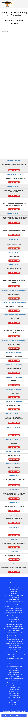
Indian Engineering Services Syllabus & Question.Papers (14, 613)
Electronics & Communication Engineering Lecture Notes (14, 655)
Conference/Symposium (14, 588)
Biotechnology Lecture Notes (14, 647)
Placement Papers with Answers (14, 616)
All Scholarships (14, 634)
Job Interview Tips (14, 599)
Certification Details (14, 691)
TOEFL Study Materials (14, 697)
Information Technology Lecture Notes (14, 643)
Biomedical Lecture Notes (14, 649)
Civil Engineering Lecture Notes (14, 636)
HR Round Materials (14, 597)
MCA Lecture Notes (14, 668)
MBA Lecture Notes (14, 645)
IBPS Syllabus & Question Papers (14, 608)
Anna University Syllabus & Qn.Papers (14, 632)
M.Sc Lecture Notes (14, 662)
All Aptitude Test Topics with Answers (14, 626)
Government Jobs (14, 584)
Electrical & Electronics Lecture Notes (14, 658)
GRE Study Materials (14, 695)
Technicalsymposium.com (8, 710)
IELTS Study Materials (14, 699)
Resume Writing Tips (14, 605)
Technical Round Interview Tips (14, 603)
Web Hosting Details (14, 689)
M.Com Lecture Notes (14, 664)
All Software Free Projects (14, 693)
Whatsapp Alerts (14, 621)
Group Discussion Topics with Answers (14, 595)
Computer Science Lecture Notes (14, 641)
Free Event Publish (14, 619)
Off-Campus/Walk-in (14, 589)
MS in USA (14, 704)
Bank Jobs (14, 591)
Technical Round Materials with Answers (14, 628)
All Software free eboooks (14, 687)
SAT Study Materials (14, 701)
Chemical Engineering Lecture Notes (14, 653)
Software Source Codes (14, 630)
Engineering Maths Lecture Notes (14, 674)
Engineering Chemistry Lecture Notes (14, 682)
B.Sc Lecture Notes (14, 670)
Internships (14, 593)
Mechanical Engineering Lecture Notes (14, 637)
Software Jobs (14, 586)
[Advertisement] (14, 95)
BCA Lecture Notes (14, 672)
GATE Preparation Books (14, 680)
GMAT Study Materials (14, 703)
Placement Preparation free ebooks (14, 601)
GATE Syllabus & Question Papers (14, 610)
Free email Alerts (14, 617)
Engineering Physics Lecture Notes (14, 678)
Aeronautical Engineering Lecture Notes (14, 651)
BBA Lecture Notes (14, 660)
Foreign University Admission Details (14, 686)
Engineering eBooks (14, 676)
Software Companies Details (14, 684)
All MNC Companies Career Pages (14, 606)
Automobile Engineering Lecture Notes (14, 639)
